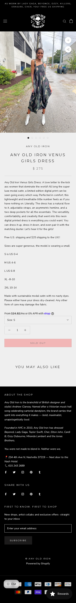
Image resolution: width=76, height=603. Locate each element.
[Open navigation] (5, 21)
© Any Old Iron (38, 558)
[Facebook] (5, 472)
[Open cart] (71, 21)
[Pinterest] (31, 472)
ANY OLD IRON (38, 146)
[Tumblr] (39, 472)
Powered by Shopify (38, 563)
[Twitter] (14, 472)
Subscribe (18, 540)
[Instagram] (22, 472)
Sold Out (38, 343)
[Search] (64, 21)
